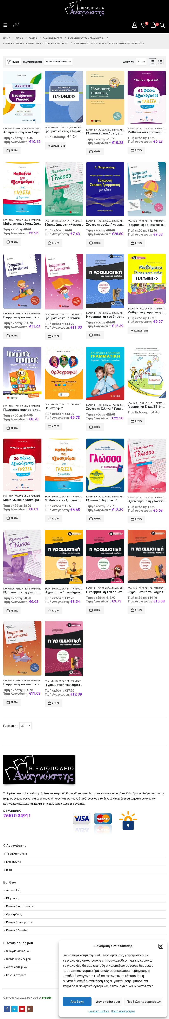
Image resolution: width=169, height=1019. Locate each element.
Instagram (30, 1009)
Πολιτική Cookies (99, 1011)
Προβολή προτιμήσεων (144, 1002)
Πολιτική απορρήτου (123, 1011)
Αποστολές (13, 890)
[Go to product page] (22, 97)
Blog (9, 869)
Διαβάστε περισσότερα (58, 145)
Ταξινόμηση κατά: (32, 62)
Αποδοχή (77, 1002)
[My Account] (134, 25)
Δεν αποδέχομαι (108, 1002)
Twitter (14, 1009)
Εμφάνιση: (128, 62)
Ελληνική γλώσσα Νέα (15, 128)
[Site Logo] (84, 8)
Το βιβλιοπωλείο (16, 853)
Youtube (22, 1009)
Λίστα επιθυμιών (16, 967)
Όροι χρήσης (14, 914)
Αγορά (14, 150)
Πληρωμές (12, 898)
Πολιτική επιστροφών (19, 906)
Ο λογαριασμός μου (18, 950)
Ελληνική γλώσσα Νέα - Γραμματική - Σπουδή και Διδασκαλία (119, 130)
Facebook (7, 1009)
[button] (161, 946)
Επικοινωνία (13, 861)
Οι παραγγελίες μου (18, 959)
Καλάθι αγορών (16, 975)
